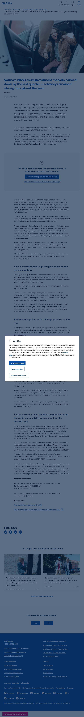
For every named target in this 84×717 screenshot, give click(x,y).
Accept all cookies (17, 363)
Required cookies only (19, 375)
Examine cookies (17, 369)
